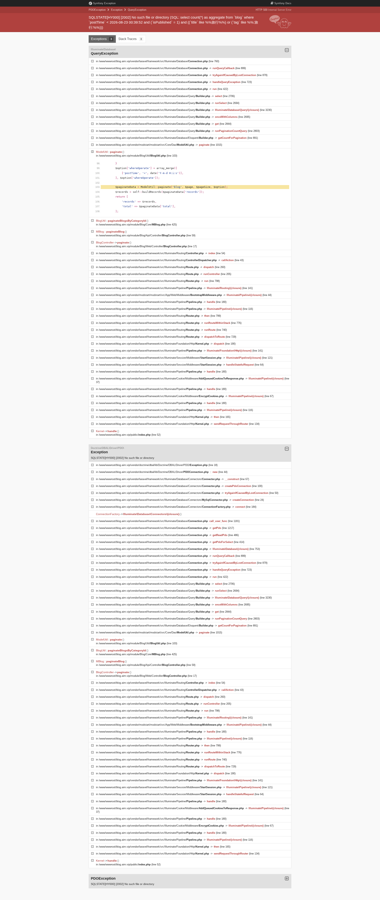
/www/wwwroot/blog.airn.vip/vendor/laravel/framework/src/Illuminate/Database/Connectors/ (159, 479)
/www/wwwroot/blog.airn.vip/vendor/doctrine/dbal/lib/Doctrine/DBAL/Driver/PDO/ (153, 465)
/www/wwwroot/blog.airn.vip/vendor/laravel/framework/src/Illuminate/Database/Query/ (154, 96)
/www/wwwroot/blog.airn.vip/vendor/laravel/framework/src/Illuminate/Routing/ (151, 253)
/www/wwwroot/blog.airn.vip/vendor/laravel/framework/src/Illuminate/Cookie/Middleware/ (171, 378)
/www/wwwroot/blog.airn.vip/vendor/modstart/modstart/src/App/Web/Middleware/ (160, 295)
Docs (282, 3)
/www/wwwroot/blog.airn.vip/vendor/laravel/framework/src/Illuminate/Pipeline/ (150, 288)
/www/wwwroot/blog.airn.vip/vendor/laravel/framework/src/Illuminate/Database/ (153, 61)
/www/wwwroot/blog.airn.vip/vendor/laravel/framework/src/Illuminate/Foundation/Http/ (154, 343)
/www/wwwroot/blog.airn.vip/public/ (125, 434)
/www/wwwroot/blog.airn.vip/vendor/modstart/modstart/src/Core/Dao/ (146, 144)
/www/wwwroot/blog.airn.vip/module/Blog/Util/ (132, 155)
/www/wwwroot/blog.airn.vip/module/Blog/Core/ (132, 224)
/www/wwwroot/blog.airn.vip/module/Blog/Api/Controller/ (142, 235)
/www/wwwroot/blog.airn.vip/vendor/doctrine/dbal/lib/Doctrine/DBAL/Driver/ (154, 471)
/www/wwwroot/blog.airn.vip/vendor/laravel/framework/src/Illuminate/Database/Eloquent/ (156, 137)
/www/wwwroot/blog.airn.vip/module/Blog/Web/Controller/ (143, 246)
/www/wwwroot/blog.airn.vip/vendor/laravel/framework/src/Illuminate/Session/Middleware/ (160, 357)
